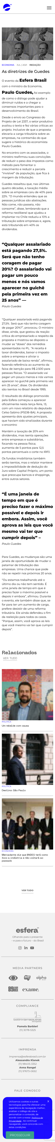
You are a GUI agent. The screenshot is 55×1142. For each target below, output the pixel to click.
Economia (8, 65)
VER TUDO (27, 890)
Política (6, 721)
